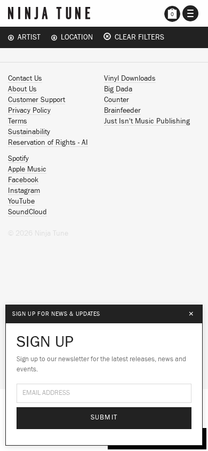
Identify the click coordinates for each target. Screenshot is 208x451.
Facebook (23, 180)
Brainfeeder (122, 110)
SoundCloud (27, 212)
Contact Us (25, 78)
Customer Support (36, 100)
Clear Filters (137, 37)
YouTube (21, 201)
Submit (104, 417)
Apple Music (27, 169)
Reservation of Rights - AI (48, 142)
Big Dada (118, 89)
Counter (116, 100)
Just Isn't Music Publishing (147, 121)
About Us (22, 89)
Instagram (24, 191)
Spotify (18, 158)
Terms (17, 121)
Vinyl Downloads (130, 78)
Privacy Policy (29, 110)
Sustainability (29, 132)
